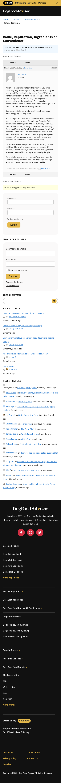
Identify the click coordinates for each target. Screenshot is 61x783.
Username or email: (16, 248)
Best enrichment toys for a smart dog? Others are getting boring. (28, 339)
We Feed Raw (9, 687)
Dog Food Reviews (12, 616)
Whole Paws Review (30, 434)
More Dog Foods (11, 577)
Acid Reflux (25, 439)
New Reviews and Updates (15, 636)
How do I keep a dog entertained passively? (22, 325)
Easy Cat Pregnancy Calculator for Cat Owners (23, 313)
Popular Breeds (10, 650)
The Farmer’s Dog (11, 675)
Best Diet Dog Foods (13, 599)
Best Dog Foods (11, 546)
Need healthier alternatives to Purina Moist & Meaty (25, 353)
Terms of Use (33, 752)
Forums (16, 19)
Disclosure (8, 752)
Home (5, 19)
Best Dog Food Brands (14, 667)
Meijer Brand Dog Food (28, 415)
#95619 (54, 68)
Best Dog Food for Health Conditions (21, 608)
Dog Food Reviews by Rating (16, 630)
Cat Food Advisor (38, 3)
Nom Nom (7, 699)
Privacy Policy (9, 758)
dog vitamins (8, 366)
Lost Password (12, 285)
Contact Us (32, 758)
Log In (13, 225)
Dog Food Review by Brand (15, 624)
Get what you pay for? (27, 387)
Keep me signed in (16, 219)
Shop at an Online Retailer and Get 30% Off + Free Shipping (17, 730)
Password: (11, 208)
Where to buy (16, 720)
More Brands (9, 704)
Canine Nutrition (31, 19)
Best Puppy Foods (12, 591)
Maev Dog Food (25, 401)
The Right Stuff (27, 429)
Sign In (13, 276)
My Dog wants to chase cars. (26, 470)
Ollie (5, 681)
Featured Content (12, 658)
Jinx (5, 693)
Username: (11, 198)
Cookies (7, 764)
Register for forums (15, 282)
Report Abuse (28, 68)
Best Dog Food (12, 554)
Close (57, 3)
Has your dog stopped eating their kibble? (39, 453)
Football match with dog (30, 444)
